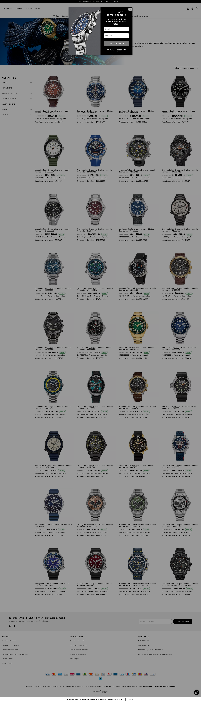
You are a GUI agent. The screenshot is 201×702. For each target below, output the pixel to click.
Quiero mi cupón (116, 43)
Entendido (130, 699)
